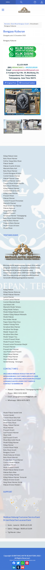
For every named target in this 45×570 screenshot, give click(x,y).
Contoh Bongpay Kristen (12, 173)
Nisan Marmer (8, 428)
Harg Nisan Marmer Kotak (12, 482)
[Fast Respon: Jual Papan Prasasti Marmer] (5, 131)
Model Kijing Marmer (11, 442)
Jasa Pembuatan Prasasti (12, 352)
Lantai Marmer (8, 297)
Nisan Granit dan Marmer (12, 206)
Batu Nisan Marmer (10, 158)
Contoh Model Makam (11, 462)
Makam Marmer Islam (11, 178)
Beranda (7, 24)
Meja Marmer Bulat (10, 359)
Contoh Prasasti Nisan (11, 339)
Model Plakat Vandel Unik (12, 413)
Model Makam (8, 317)
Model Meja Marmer (10, 357)
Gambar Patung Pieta (11, 324)
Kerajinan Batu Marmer (11, 327)
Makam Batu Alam (9, 472)
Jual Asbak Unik (9, 304)
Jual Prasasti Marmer (11, 433)
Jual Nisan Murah (9, 465)
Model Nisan (7, 228)
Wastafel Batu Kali (10, 168)
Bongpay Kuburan (14, 31)
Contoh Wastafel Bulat (11, 302)
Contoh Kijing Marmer (11, 475)
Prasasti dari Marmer (11, 349)
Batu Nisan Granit (9, 450)
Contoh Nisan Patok (10, 447)
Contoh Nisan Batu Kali (11, 418)
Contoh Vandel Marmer (11, 176)
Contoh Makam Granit (11, 191)
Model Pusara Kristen (11, 226)
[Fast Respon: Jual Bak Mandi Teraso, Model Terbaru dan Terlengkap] (25, 127)
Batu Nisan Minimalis (11, 186)
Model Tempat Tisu (10, 337)
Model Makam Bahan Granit (13, 470)
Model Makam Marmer (11, 294)
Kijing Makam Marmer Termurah (15, 477)
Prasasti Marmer (9, 347)
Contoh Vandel (8, 415)
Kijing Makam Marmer (11, 188)
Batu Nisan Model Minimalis (13, 218)
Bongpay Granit (9, 452)
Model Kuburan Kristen (11, 455)
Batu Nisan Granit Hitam (12, 420)
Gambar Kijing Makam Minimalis (15, 314)
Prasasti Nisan (8, 196)
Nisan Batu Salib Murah (11, 440)
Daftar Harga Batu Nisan (12, 161)
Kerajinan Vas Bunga (10, 329)
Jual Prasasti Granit (10, 437)
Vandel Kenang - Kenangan (13, 362)
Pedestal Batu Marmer (11, 223)
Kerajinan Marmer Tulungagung (14, 216)
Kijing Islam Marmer (10, 193)
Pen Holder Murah (10, 319)
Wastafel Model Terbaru (12, 307)
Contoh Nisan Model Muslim (13, 183)
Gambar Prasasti (9, 213)
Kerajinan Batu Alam (10, 334)
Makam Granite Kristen (11, 166)
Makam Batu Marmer (11, 221)
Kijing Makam (8, 290)
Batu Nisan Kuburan (10, 457)
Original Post (11, 83)
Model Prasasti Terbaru (11, 342)
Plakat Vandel (8, 163)
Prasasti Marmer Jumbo (11, 181)
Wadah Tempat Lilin (10, 332)
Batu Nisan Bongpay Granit (20, 24)
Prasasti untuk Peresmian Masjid (15, 344)
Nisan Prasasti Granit (11, 467)
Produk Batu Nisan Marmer (13, 460)
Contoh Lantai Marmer (11, 299)
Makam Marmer (9, 198)
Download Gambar (28, 83)
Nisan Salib (7, 435)
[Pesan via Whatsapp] (28, 2)
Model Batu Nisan (9, 423)
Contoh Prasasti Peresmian (13, 201)
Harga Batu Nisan (9, 211)
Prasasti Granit (8, 430)
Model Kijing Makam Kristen (13, 312)
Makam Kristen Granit (11, 480)
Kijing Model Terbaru (11, 309)
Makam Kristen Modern (11, 485)
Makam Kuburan (9, 208)
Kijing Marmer (8, 445)
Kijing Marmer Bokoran (11, 292)
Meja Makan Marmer (10, 354)
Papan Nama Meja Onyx (12, 322)
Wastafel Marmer (9, 203)
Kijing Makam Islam (10, 156)
